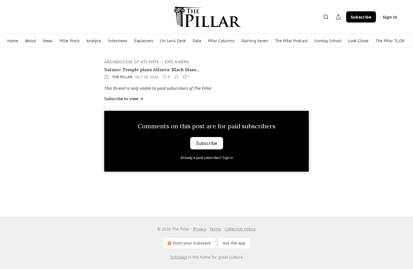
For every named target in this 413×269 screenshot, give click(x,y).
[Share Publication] (338, 17)
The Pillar (122, 77)
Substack (178, 257)
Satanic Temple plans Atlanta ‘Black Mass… (151, 69)
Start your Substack (192, 243)
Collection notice (240, 229)
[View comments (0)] (176, 76)
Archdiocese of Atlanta (131, 61)
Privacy (199, 229)
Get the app (234, 243)
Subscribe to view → (123, 98)
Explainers (177, 61)
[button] (12, 41)
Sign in (390, 17)
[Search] (326, 17)
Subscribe (361, 17)
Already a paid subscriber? (206, 157)
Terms (215, 229)
